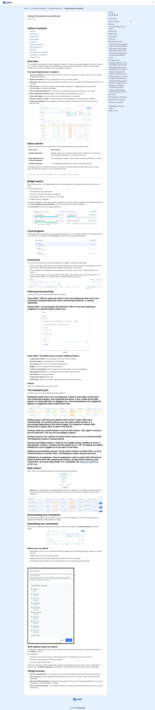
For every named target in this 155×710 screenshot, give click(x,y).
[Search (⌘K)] (152, 2)
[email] (117, 15)
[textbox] (65, 359)
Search (111, 58)
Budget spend (34, 36)
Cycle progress (34, 39)
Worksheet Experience (55, 8)
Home (26, 8)
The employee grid (35, 47)
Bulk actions (33, 49)
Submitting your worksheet (38, 54)
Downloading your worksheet (39, 52)
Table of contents (113, 21)
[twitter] (109, 15)
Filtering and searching (37, 44)
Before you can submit (116, 102)
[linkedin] (114, 15)
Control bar (33, 42)
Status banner (34, 34)
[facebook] (112, 15)
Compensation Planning (39, 8)
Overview (33, 31)
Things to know (34, 57)
